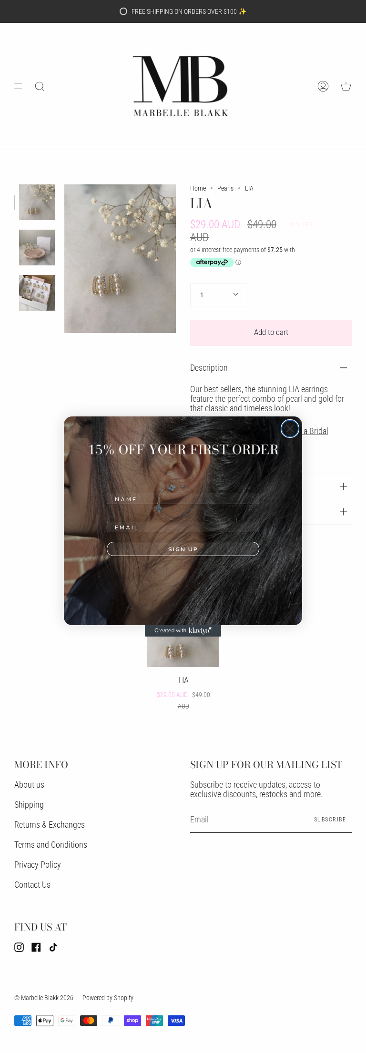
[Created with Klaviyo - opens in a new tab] (183, 631)
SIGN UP (183, 549)
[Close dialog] (290, 428)
